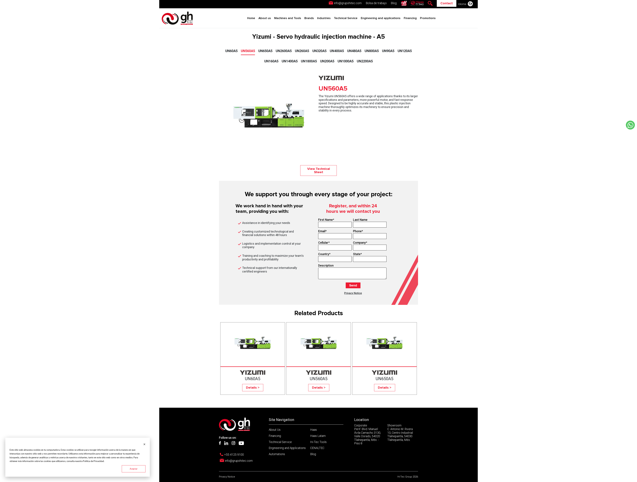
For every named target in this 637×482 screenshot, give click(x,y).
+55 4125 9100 (234, 454)
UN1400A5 (290, 61)
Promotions (428, 18)
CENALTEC (317, 448)
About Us (275, 429)
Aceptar (134, 468)
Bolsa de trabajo (376, 3)
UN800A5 (372, 51)
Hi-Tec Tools (318, 442)
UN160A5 (271, 61)
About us (264, 18)
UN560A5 (248, 51)
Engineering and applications (380, 18)
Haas (313, 429)
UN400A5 (337, 51)
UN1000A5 (346, 61)
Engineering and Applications (287, 448)
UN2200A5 (365, 61)
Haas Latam (318, 436)
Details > (252, 387)
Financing (410, 18)
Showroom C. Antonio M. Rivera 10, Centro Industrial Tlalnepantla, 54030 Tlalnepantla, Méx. (400, 432)
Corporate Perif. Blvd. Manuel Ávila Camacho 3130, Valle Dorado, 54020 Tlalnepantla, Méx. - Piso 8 (367, 434)
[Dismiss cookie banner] (144, 444)
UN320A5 (319, 51)
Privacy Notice (353, 293)
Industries (324, 18)
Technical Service (345, 18)
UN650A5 (265, 51)
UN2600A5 (284, 51)
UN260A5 (302, 51)
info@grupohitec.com (348, 3)
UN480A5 (354, 51)
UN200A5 (327, 61)
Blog (394, 3)
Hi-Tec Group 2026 (407, 476)
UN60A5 (231, 51)
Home (251, 18)
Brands (309, 18)
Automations (277, 454)
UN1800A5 (309, 61)
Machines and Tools (287, 18)
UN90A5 (388, 51)
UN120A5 (405, 51)
